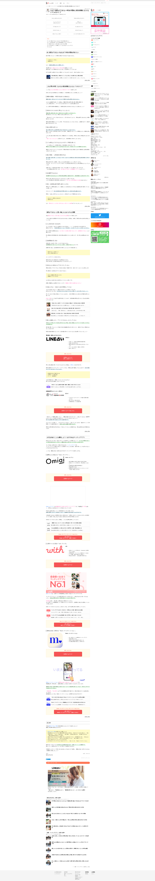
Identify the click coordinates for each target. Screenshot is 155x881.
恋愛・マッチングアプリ (53, 6)
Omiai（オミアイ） (69, 457)
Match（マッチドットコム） (71, 633)
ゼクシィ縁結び (94, 141)
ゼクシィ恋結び (94, 152)
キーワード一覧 (105, 155)
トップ (56, 3)
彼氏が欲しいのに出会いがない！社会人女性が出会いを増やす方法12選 (65, 313)
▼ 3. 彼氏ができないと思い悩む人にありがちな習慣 (57, 43)
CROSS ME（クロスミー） (97, 151)
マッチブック (94, 150)
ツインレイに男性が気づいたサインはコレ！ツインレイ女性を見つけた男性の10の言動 (101, 99)
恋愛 (60, 3)
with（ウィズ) (49, 593)
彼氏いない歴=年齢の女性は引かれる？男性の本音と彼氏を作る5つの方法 (68, 807)
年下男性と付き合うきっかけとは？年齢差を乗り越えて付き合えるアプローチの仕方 (70, 800)
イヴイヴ (93, 154)
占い (64, 3)
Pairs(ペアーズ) (94, 136)
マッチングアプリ (71, 445)
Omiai (92, 142)
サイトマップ (77, 873)
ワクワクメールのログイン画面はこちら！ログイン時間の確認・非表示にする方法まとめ (101, 107)
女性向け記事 (94, 144)
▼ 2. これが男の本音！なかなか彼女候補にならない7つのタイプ (59, 42)
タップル (93, 146)
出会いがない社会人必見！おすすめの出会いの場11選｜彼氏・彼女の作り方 (65, 308)
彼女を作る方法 (94, 139)
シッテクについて (57, 873)
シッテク (107, 0)
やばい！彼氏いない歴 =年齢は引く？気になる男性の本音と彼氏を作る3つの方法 (69, 819)
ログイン (93, 873)
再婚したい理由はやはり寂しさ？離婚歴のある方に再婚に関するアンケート (99, 188)
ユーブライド (94, 153)
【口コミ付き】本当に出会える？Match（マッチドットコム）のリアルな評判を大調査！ (68, 697)
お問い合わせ (77, 879)
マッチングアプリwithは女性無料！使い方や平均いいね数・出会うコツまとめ (66, 615)
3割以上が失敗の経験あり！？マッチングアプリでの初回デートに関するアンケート (100, 192)
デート (68, 3)
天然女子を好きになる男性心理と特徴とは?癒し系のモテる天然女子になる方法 (69, 854)
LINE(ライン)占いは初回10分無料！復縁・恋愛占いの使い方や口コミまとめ (65, 384)
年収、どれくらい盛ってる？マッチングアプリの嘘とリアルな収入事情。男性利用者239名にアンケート (99, 203)
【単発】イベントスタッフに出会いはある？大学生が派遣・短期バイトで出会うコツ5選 (101, 111)
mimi (92, 149)
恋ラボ (66, 393)
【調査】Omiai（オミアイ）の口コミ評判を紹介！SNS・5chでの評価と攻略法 (66, 522)
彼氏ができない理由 (53, 726)
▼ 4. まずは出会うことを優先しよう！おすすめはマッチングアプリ (60, 45)
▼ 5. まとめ (49, 46)
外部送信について (78, 878)
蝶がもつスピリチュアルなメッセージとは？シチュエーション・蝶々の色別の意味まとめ (101, 94)
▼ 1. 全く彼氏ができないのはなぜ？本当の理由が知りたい (58, 41)
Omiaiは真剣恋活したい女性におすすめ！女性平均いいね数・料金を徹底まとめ (66, 528)
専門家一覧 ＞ (106, 177)
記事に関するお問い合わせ (85, 757)
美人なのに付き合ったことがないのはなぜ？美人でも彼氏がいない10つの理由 (69, 813)
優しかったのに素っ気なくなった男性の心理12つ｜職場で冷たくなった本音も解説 (70, 848)
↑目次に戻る (87, 80)
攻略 (92, 138)
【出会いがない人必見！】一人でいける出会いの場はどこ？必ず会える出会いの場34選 (68, 303)
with (66, 546)
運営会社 (86, 873)
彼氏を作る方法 (87, 8)
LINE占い (67, 337)
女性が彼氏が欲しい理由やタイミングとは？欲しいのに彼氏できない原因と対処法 (67, 75)
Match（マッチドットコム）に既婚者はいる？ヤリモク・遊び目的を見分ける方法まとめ (68, 702)
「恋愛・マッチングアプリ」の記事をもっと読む (82, 866)
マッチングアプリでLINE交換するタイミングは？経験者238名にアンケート (99, 209)
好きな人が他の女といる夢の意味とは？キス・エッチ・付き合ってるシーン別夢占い (101, 123)
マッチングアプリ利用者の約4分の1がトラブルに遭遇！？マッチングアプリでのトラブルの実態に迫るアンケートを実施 (99, 198)
